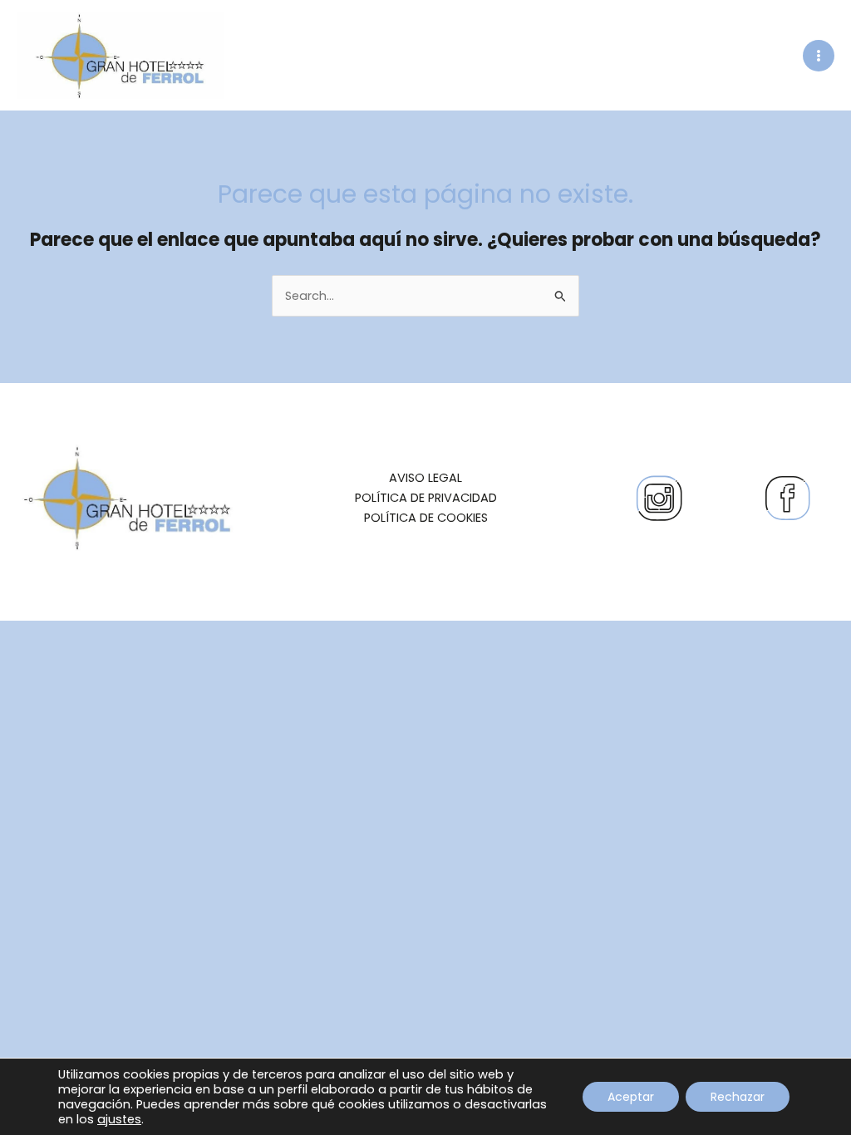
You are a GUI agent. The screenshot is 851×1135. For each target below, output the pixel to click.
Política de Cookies (426, 517)
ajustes (119, 1119)
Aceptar (631, 1096)
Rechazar (738, 1096)
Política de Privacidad (426, 497)
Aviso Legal (425, 477)
